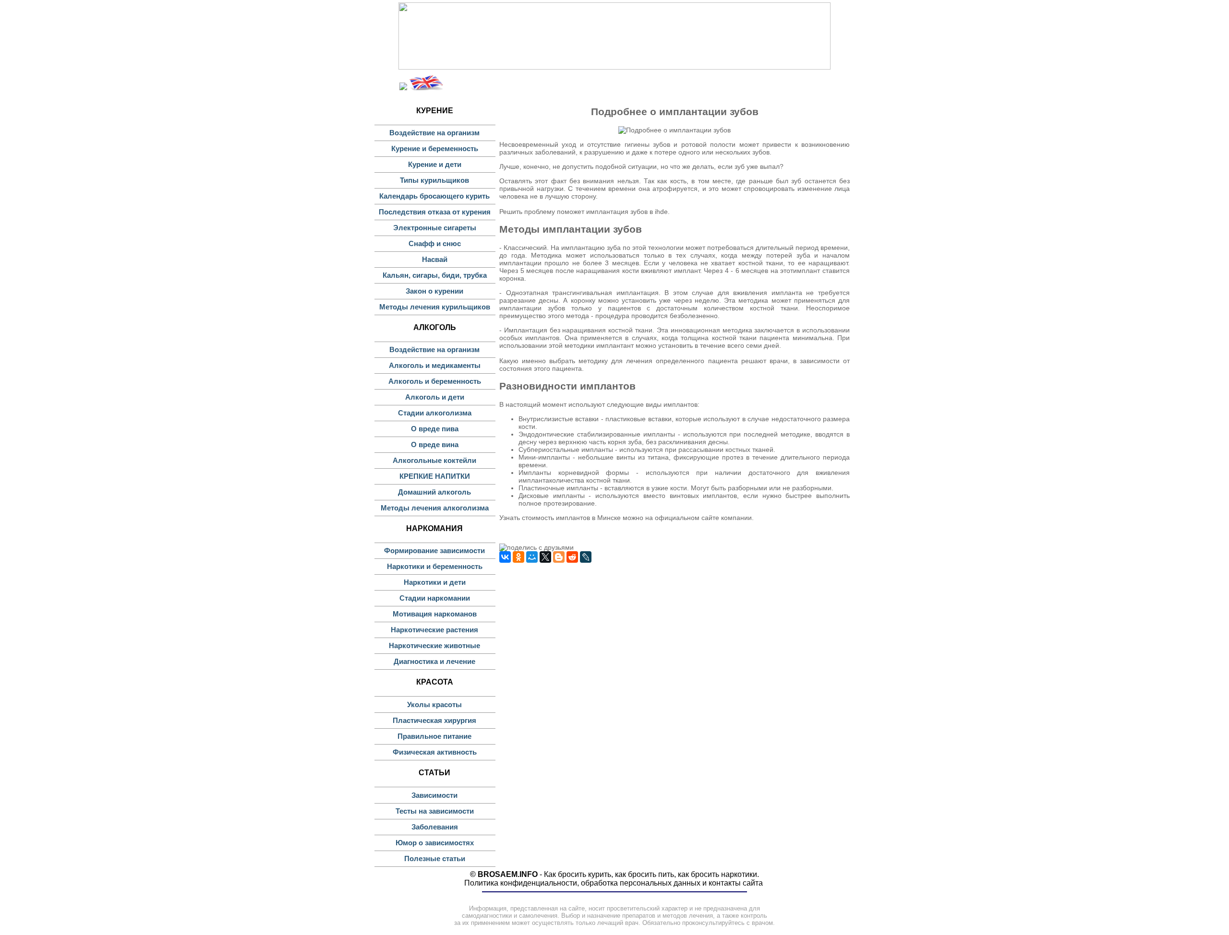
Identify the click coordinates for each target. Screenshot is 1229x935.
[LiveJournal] (585, 557)
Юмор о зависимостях (435, 843)
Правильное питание (434, 736)
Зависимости (434, 795)
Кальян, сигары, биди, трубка (435, 275)
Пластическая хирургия (434, 720)
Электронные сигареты (434, 228)
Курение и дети (434, 164)
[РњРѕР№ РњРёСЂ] (532, 557)
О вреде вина (434, 444)
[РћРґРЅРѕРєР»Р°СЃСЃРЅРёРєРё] (518, 557)
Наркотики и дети (435, 582)
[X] (545, 557)
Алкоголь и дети (434, 397)
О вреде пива (434, 429)
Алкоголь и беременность (434, 381)
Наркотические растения (434, 630)
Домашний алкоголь (434, 492)
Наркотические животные (434, 645)
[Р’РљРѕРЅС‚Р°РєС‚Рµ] (505, 557)
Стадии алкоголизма (434, 413)
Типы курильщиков (434, 180)
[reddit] (572, 557)
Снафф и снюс (435, 243)
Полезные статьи (434, 858)
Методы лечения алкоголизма (435, 508)
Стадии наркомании (434, 598)
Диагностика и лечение (434, 661)
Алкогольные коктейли (434, 460)
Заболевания (434, 827)
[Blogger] (559, 557)
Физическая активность (435, 752)
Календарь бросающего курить (434, 196)
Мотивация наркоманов (435, 614)
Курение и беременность (434, 148)
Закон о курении (434, 291)
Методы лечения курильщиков (434, 307)
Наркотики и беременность (434, 566)
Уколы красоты (434, 704)
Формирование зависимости (434, 550)
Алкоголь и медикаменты (435, 365)
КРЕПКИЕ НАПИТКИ (434, 476)
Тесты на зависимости (435, 811)
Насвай (434, 259)
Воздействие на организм (434, 133)
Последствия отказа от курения (435, 212)
